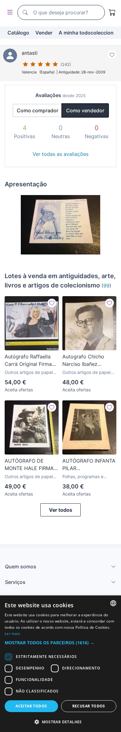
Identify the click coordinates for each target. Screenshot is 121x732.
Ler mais (12, 633)
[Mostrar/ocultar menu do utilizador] (8, 12)
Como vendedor (85, 110)
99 (106, 285)
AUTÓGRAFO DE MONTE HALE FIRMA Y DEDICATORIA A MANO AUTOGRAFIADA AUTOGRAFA (32, 465)
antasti (30, 53)
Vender (43, 33)
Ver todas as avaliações (60, 154)
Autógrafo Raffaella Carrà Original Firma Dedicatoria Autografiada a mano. (30, 360)
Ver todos (60, 510)
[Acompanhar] (51, 303)
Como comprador (37, 110)
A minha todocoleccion (86, 33)
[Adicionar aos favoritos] (112, 54)
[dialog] (60, 663)
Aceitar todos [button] (31, 706)
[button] (60, 642)
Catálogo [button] (18, 33)
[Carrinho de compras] (112, 12)
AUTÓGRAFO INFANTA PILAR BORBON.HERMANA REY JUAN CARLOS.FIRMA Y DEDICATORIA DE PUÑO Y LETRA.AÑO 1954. (88, 465)
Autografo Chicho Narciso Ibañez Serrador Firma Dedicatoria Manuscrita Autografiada (83, 360)
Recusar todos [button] (88, 706)
